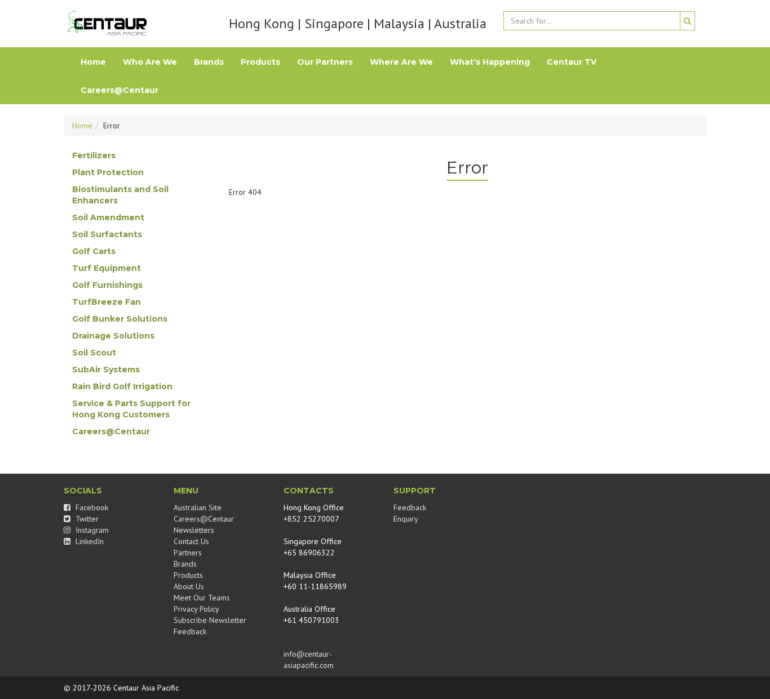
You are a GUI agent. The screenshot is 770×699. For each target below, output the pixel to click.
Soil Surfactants (107, 234)
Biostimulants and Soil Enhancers (120, 195)
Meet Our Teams (202, 598)
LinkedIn (88, 541)
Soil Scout (94, 353)
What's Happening (490, 62)
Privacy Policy (196, 609)
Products (260, 62)
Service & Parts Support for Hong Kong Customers (131, 409)
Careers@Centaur (119, 90)
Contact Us (191, 541)
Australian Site (198, 507)
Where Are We (401, 62)
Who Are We (150, 62)
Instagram (91, 530)
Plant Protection (108, 172)
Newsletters (194, 530)
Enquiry (405, 519)
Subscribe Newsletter (210, 620)
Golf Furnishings (107, 285)
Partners (188, 552)
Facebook (90, 507)
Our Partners (325, 62)
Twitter (86, 519)
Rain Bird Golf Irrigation (122, 386)
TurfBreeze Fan (106, 302)
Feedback (190, 631)
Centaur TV (571, 62)
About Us (189, 586)
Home (93, 62)
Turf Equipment (106, 268)
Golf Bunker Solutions (119, 319)
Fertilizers (94, 155)
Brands (209, 62)
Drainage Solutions (113, 336)
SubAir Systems (106, 369)
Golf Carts (94, 251)
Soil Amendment (108, 217)
